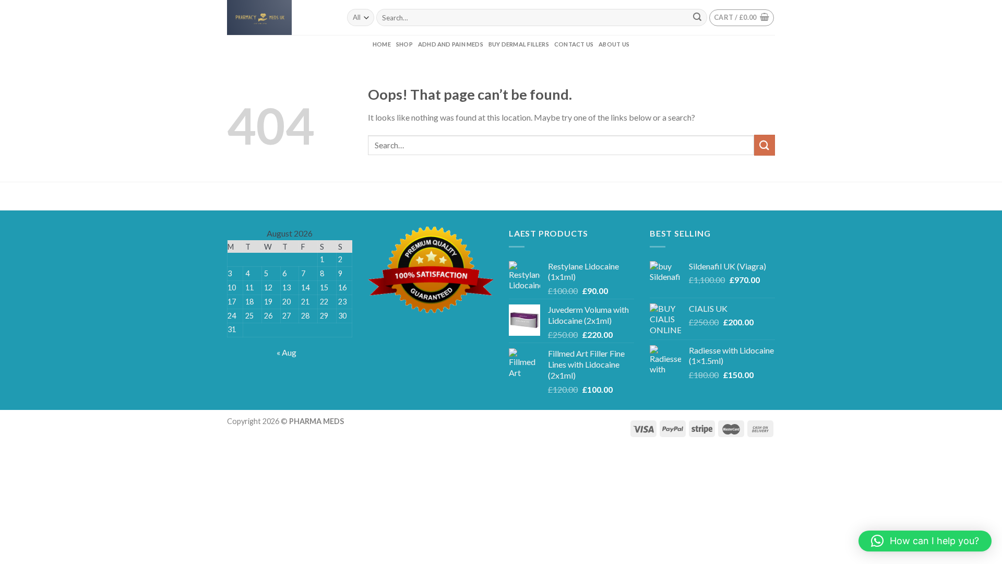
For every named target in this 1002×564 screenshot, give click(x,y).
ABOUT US (614, 44)
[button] (925, 541)
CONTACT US (573, 44)
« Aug (286, 352)
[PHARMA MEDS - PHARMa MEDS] (279, 17)
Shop (404, 44)
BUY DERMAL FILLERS (518, 44)
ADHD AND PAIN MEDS (450, 44)
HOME (382, 44)
